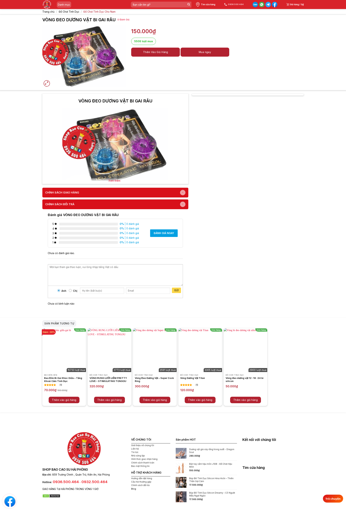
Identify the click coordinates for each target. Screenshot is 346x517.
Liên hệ (135, 448)
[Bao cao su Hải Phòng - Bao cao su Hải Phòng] (47, 4)
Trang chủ (48, 11)
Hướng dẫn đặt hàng (141, 478)
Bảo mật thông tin (140, 466)
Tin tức (134, 452)
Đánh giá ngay (164, 233)
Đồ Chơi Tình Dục (69, 11)
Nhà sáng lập (138, 455)
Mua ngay (205, 52)
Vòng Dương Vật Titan (192, 378)
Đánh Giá (123, 19)
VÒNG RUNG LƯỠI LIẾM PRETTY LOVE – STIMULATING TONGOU (108, 379)
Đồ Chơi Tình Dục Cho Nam (99, 11)
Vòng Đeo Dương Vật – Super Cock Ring (154, 379)
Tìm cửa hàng (208, 4)
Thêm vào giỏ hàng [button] (109, 399)
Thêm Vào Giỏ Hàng (155, 52)
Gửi (176, 290)
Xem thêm (114, 180)
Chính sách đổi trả (140, 485)
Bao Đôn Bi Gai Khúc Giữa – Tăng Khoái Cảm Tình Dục (63, 379)
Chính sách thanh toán (142, 462)
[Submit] (188, 4)
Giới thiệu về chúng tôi (142, 445)
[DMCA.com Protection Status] (51, 495)
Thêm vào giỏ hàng (64, 399)
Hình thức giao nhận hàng (144, 459)
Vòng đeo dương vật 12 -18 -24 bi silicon (244, 379)
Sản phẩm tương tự (59, 323)
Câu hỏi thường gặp (141, 481)
